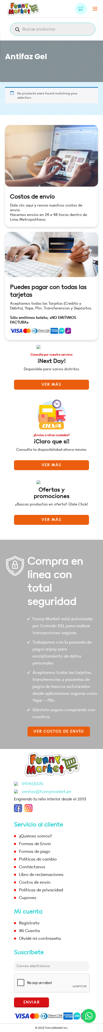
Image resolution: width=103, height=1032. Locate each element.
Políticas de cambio (38, 859)
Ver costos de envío (59, 731)
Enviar (32, 1002)
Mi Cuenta (29, 930)
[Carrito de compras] (81, 9)
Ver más (52, 384)
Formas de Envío (35, 843)
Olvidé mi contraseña (40, 938)
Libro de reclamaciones (41, 874)
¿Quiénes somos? (35, 836)
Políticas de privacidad (41, 890)
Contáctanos (32, 866)
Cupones (27, 897)
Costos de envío (32, 197)
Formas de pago (34, 851)
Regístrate (29, 923)
